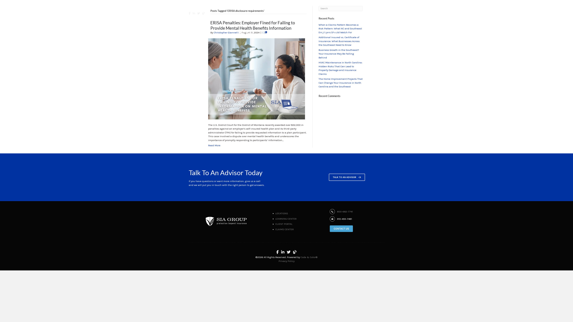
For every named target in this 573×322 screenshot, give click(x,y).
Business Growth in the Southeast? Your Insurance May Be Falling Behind (339, 53)
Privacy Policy (287, 261)
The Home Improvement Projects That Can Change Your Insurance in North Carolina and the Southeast (341, 82)
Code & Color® (309, 257)
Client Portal (354, 15)
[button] (347, 177)
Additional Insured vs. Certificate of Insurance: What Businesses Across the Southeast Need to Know (339, 41)
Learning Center (285, 218)
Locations (281, 213)
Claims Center (374, 15)
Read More (214, 145)
